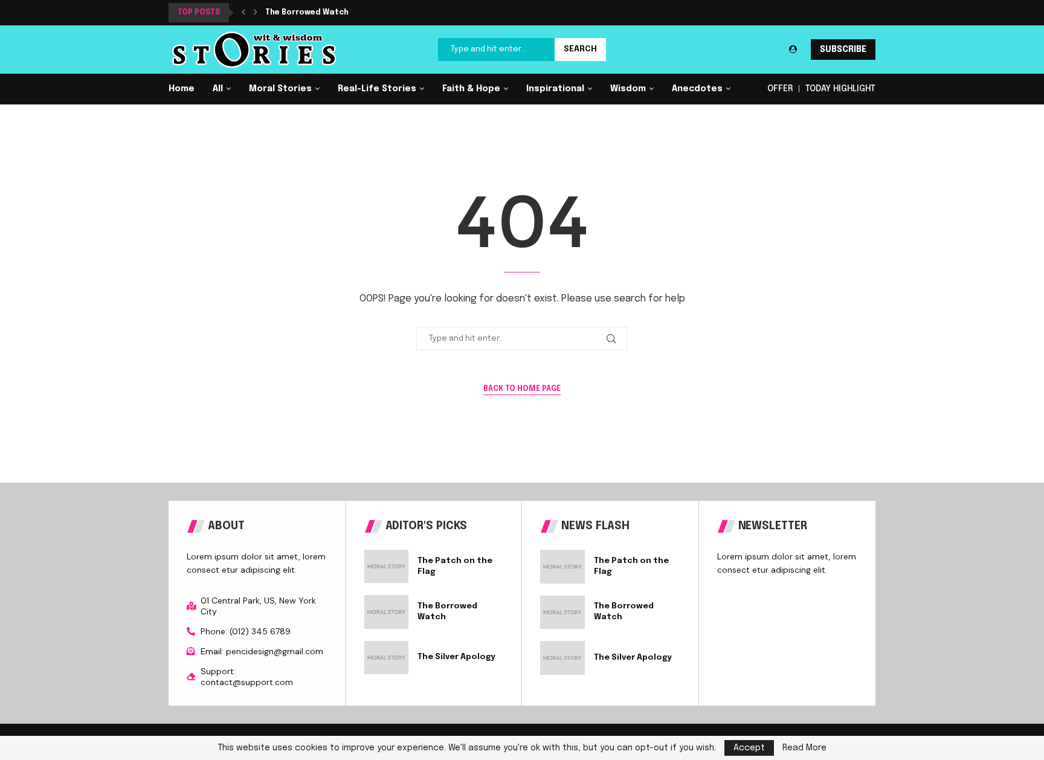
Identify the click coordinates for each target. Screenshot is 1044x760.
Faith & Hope (471, 89)
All (218, 89)
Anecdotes (697, 89)
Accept (749, 748)
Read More (804, 748)
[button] (243, 12)
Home (182, 89)
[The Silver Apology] (386, 657)
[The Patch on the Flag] (386, 566)
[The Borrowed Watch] (386, 611)
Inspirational (555, 89)
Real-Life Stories (377, 89)
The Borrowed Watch (307, 12)
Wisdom (628, 89)
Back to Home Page (522, 389)
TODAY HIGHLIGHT (840, 89)
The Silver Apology (456, 657)
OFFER (780, 89)
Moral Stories (280, 89)
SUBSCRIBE (843, 49)
